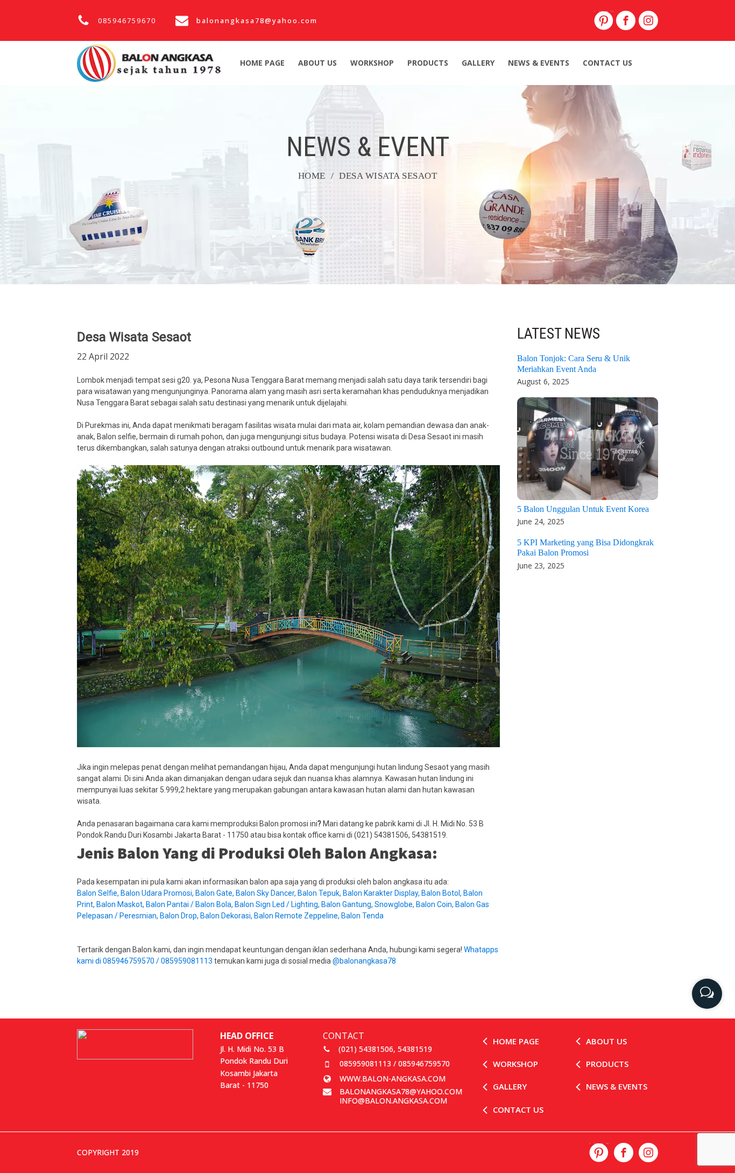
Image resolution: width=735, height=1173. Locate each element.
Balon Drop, (180, 915)
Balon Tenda (363, 915)
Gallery (478, 63)
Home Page (262, 63)
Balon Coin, (435, 904)
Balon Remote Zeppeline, (297, 915)
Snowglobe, (395, 904)
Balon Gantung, (347, 904)
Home (312, 176)
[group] (707, 990)
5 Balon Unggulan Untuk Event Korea (583, 509)
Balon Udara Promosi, (158, 893)
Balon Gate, (215, 893)
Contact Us (607, 63)
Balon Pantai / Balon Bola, (190, 904)
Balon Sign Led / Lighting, (278, 904)
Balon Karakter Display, (382, 893)
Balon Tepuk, (320, 893)
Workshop (372, 63)
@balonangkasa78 (364, 961)
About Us (317, 63)
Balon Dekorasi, (227, 915)
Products (427, 63)
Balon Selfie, (99, 893)
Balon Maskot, (121, 904)
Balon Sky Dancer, (267, 893)
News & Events (538, 63)
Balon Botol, (442, 893)
